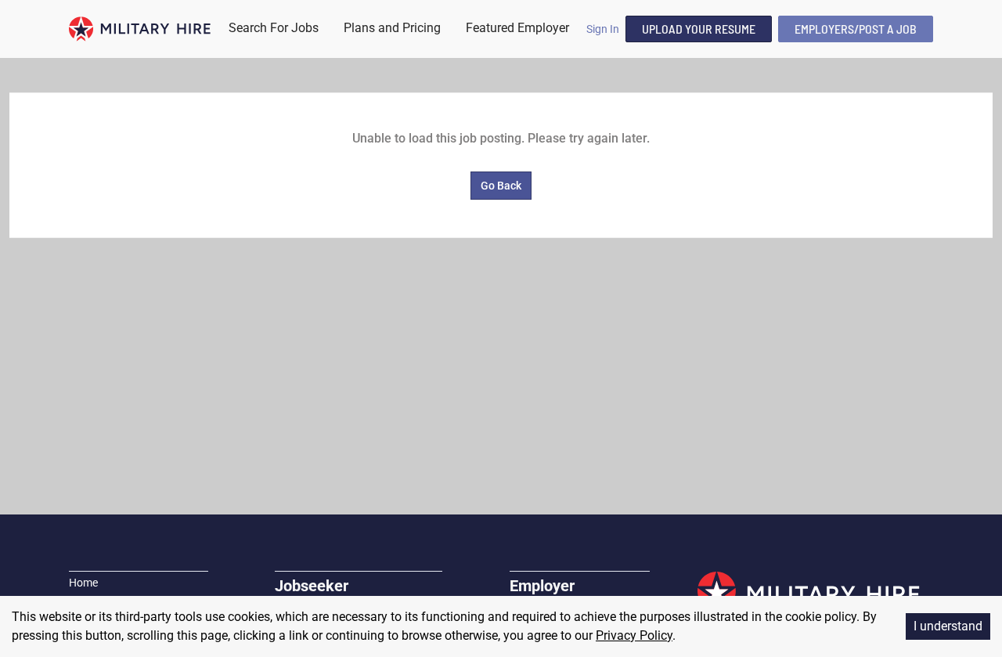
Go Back (501, 185)
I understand (948, 626)
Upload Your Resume (698, 28)
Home (83, 582)
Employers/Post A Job (856, 28)
